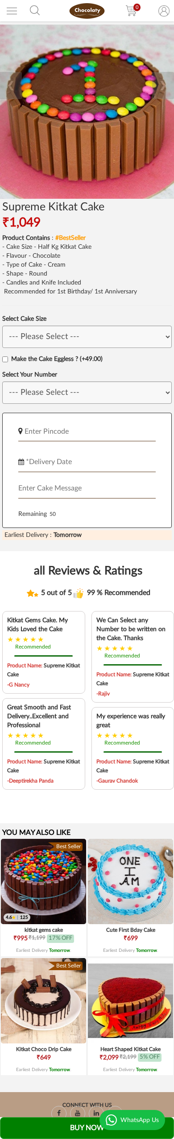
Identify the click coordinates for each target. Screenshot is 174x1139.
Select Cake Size (24, 319)
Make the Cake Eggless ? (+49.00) (57, 359)
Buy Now (87, 1127)
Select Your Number (29, 375)
